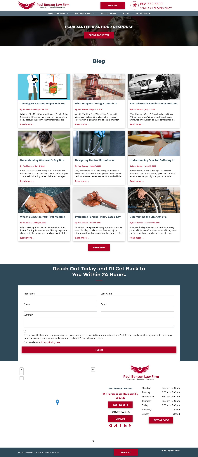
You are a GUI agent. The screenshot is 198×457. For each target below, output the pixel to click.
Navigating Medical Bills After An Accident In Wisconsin (95, 160)
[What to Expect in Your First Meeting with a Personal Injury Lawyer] (44, 200)
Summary (28, 314)
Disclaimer (175, 450)
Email (104, 304)
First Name (29, 293)
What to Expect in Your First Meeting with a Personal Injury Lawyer (42, 217)
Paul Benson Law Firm (120, 388)
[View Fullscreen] (21, 378)
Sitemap (165, 450)
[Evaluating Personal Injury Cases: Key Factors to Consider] (99, 200)
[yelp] (130, 425)
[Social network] (116, 425)
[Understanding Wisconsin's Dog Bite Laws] (44, 143)
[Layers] (93, 369)
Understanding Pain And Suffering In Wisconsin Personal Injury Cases (152, 160)
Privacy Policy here (50, 342)
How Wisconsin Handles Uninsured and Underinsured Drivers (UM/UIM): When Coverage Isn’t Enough (153, 103)
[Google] (111, 425)
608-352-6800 (151, 3)
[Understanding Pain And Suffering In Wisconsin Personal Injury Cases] (154, 143)
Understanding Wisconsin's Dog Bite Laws (42, 160)
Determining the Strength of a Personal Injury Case (148, 217)
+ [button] (21, 369)
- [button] (21, 373)
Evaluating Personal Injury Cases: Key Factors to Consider (98, 217)
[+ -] (57, 405)
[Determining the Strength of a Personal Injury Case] (154, 200)
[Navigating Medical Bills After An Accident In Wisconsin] (99, 143)
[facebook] (120, 425)
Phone (27, 304)
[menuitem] (57, 13)
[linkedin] (125, 425)
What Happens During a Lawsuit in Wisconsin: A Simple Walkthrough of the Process (97, 103)
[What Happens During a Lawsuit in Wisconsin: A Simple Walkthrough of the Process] (99, 87)
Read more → (27, 124)
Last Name (106, 293)
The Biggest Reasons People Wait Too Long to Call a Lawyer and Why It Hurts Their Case (43, 103)
